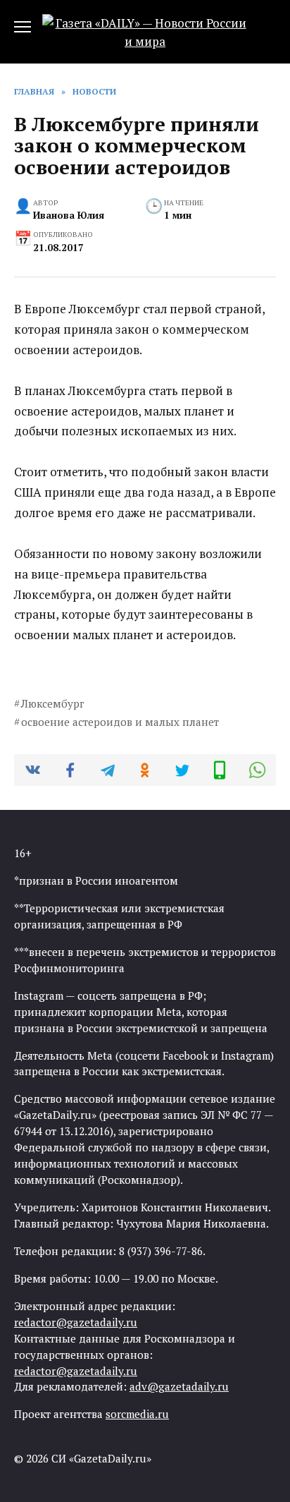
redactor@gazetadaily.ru (75, 1322)
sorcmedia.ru (137, 1414)
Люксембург (52, 703)
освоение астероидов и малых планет (120, 722)
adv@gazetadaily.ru (179, 1386)
